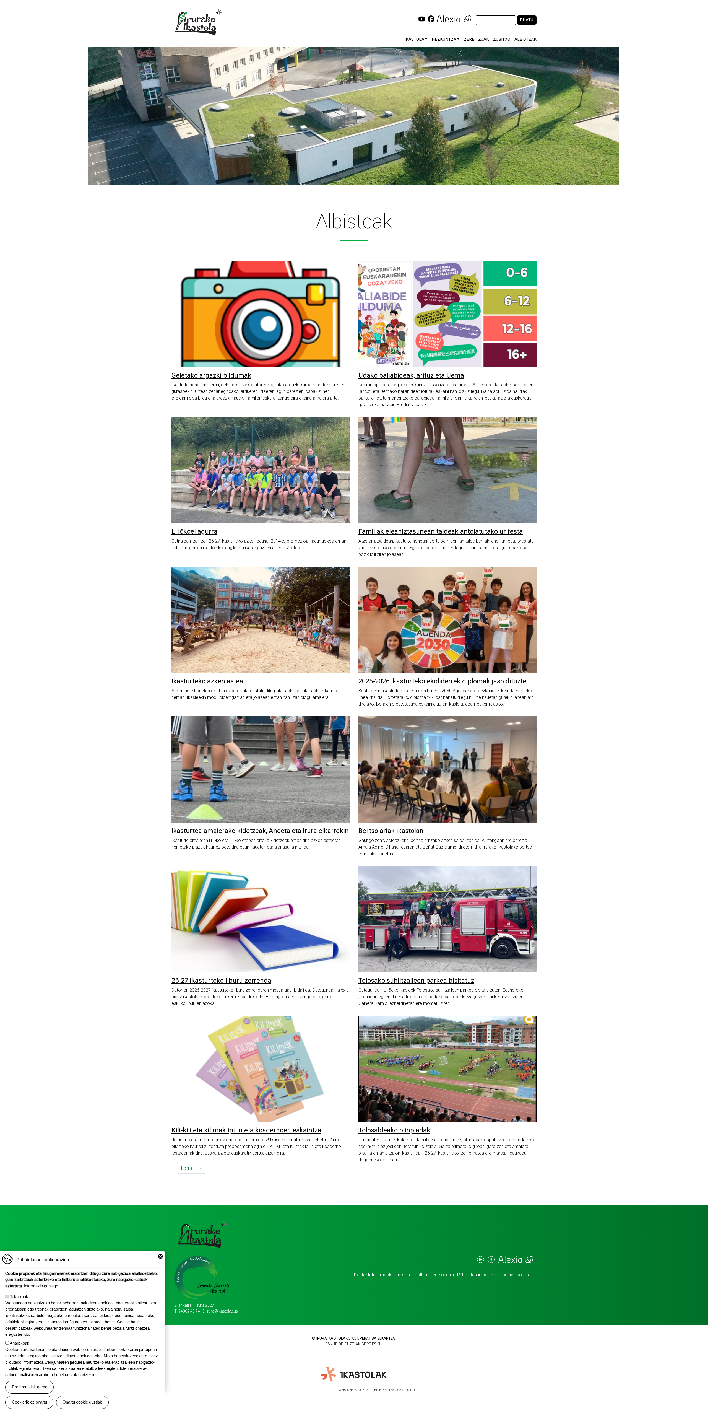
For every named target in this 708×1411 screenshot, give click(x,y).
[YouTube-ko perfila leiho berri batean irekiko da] (421, 18)
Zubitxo (501, 39)
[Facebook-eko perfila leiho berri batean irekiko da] (431, 18)
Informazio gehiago (41, 1285)
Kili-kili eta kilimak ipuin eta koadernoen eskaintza (246, 1130)
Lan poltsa (417, 1274)
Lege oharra (442, 1274)
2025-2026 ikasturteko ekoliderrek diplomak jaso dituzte (442, 681)
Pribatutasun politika (476, 1274)
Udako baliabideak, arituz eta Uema (411, 375)
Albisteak (525, 39)
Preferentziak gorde (29, 1386)
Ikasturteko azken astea (207, 681)
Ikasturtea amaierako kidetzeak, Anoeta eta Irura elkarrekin (260, 831)
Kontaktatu (364, 1274)
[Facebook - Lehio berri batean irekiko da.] (490, 1259)
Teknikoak (19, 1296)
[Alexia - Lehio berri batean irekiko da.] (515, 1259)
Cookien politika (514, 1274)
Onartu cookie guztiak (82, 1402)
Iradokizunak (391, 1274)
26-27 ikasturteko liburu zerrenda (221, 980)
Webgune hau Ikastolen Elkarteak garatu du (377, 1390)
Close (160, 1256)
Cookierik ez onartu (29, 1402)
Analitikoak (19, 1343)
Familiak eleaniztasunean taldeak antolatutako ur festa (440, 531)
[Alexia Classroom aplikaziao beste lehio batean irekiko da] (454, 18)
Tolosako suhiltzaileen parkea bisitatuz (416, 980)
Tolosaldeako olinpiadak (394, 1130)
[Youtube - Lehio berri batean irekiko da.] (480, 1259)
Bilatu (526, 20)
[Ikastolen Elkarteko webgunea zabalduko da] (354, 1374)
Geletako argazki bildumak (211, 375)
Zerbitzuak (476, 39)
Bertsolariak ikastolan (390, 831)
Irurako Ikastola (199, 22)
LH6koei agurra (194, 531)
